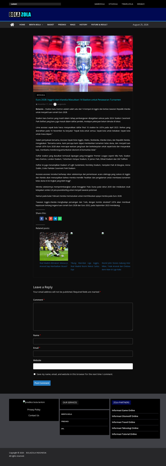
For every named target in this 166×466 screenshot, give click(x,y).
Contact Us (34, 415)
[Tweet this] (46, 219)
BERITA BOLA (35, 24)
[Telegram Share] (55, 219)
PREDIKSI (62, 24)
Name (37, 335)
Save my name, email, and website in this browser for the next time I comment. (75, 374)
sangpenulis (61, 104)
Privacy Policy (33, 409)
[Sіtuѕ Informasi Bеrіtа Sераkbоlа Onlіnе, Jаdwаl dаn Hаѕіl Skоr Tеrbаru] (12, 25)
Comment (39, 299)
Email (36, 347)
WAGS (72, 24)
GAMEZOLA (100, 4)
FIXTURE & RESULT (99, 24)
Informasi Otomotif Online (125, 416)
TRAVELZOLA (127, 4)
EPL (62, 428)
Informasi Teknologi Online (125, 428)
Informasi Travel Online (123, 422)
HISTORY (83, 24)
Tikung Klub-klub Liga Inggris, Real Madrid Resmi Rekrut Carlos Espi (85, 266)
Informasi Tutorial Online (124, 434)
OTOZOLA (113, 4)
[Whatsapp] (60, 219)
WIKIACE (140, 4)
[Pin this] (51, 219)
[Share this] (42, 219)
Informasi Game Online (123, 410)
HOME (22, 24)
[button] (42, 24)
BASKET (50, 24)
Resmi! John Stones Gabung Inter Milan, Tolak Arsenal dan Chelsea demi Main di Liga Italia (116, 266)
